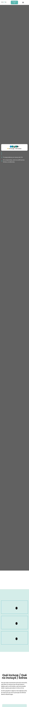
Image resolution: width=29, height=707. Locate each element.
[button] (23, 2)
